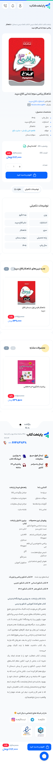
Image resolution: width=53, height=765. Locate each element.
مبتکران (23, 540)
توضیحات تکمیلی (32, 189)
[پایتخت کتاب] (40, 6)
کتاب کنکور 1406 (24, 589)
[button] (13, 269)
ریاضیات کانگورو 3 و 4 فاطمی (34, 386)
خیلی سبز (22, 529)
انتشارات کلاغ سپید (36, 101)
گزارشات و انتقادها (40, 504)
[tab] (32, 189)
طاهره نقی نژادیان (28, 130)
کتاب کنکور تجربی (21, 583)
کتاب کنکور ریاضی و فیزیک (20, 577)
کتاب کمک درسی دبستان (20, 24)
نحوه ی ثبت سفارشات (18, 498)
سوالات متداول (41, 498)
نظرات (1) (17, 189)
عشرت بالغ (16, 130)
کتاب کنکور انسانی (38, 583)
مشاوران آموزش (20, 562)
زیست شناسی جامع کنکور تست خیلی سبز (37, 527)
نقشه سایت (22, 509)
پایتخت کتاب (47, 24)
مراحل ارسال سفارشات (18, 504)
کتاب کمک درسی (35, 24)
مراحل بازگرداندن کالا (18, 492)
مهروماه (23, 545)
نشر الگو (23, 557)
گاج (25, 551)
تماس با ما (43, 509)
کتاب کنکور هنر (40, 589)
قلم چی (23, 534)
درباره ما (44, 492)
